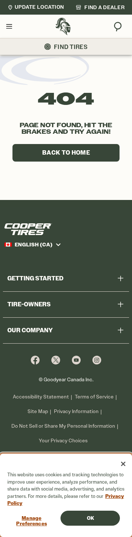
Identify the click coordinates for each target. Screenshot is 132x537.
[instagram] (96, 359)
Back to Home (66, 152)
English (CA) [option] (33, 244)
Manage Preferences (31, 521)
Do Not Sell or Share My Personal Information (63, 426)
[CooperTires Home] (63, 26)
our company (30, 330)
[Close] (123, 464)
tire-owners (29, 304)
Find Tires (71, 46)
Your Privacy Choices (63, 441)
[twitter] (55, 359)
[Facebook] (35, 359)
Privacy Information (76, 411)
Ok (90, 518)
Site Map (37, 411)
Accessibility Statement (41, 397)
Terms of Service (94, 397)
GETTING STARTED (35, 278)
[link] (100, 7)
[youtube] (76, 359)
